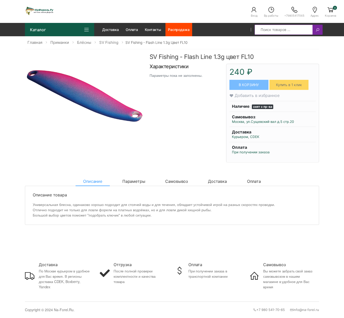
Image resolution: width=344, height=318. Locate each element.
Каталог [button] (38, 29)
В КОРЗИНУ (249, 85)
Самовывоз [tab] (176, 181)
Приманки (59, 42)
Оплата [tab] (254, 181)
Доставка (110, 29)
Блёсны (84, 42)
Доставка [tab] (217, 181)
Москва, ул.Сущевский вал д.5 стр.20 (263, 122)
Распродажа (179, 29)
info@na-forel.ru (306, 310)
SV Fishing (108, 42)
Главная (34, 42)
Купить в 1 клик (289, 85)
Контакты (153, 29)
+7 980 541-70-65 (270, 310)
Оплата (132, 29)
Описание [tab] (92, 181)
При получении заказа (251, 152)
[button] (254, 11)
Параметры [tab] (133, 181)
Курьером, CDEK (245, 137)
